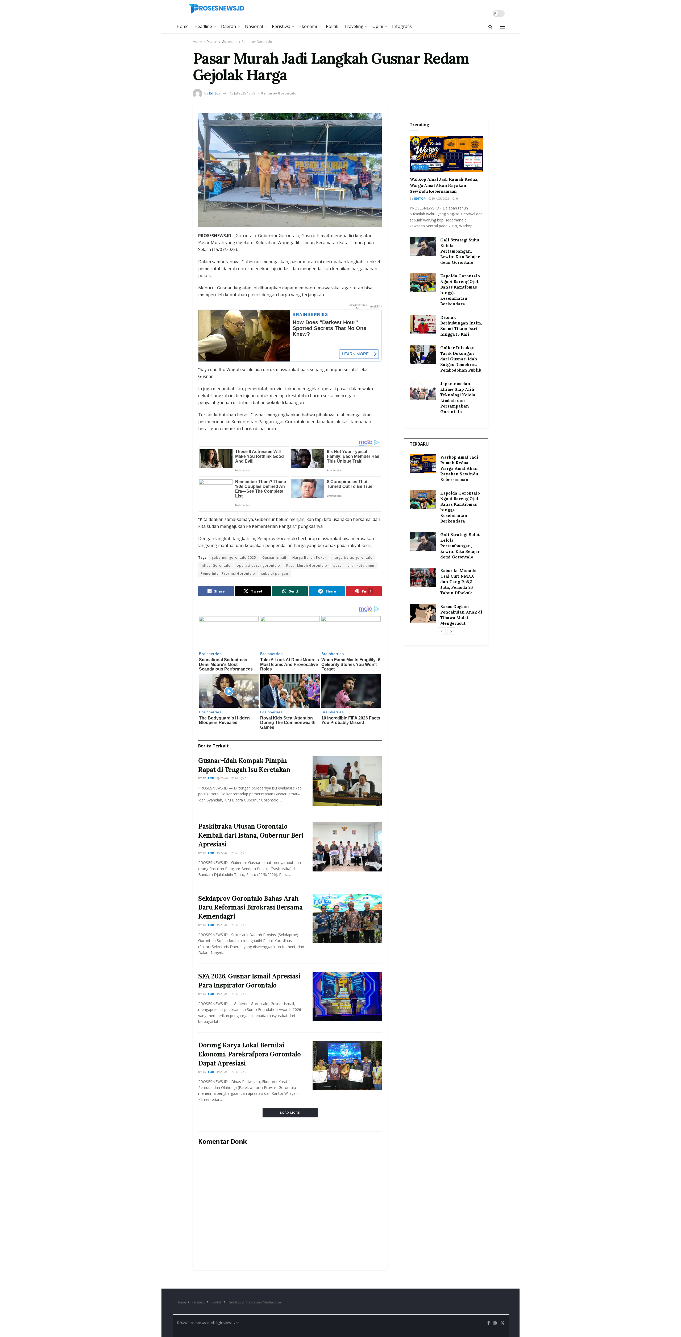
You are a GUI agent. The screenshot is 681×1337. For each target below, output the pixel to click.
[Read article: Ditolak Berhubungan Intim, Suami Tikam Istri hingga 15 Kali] (423, 324)
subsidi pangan (274, 573)
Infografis (402, 26)
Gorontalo (230, 41)
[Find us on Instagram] (495, 1323)
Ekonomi (308, 26)
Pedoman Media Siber (264, 1302)
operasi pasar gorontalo (258, 565)
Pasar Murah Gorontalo (306, 565)
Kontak (216, 1302)
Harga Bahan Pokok (309, 557)
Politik (332, 26)
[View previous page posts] (442, 631)
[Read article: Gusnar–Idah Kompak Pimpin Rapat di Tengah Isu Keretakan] (347, 781)
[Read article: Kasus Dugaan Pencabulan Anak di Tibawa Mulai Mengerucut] (423, 613)
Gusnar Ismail (274, 557)
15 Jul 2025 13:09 (242, 93)
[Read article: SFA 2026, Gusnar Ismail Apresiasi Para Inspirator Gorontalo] (347, 996)
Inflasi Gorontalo (216, 565)
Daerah (228, 26)
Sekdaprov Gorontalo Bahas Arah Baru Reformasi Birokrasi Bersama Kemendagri (250, 907)
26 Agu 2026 (228, 778)
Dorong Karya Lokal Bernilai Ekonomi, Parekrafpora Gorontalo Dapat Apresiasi (249, 1054)
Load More (290, 1112)
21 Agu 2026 (228, 925)
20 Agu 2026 (228, 1072)
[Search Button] (490, 26)
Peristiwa (281, 26)
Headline (203, 26)
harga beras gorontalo (353, 557)
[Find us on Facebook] (488, 1323)
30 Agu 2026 (440, 198)
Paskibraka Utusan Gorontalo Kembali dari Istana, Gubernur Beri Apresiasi (251, 835)
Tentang (198, 1302)
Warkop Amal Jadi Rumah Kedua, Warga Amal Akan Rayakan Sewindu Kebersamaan (444, 185)
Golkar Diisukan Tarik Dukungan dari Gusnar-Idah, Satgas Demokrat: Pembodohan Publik (460, 359)
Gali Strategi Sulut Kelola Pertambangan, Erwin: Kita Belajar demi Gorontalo (460, 251)
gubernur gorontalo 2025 (234, 557)
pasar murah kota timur (354, 565)
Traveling (353, 26)
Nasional (254, 26)
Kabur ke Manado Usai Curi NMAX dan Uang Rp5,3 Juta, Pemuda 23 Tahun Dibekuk (458, 581)
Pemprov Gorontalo (257, 41)
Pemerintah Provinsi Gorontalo (228, 573)
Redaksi (234, 1302)
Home (183, 26)
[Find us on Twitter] (502, 1323)
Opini (377, 26)
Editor (214, 93)
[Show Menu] (502, 26)
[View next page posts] (451, 631)
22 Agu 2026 (228, 853)
